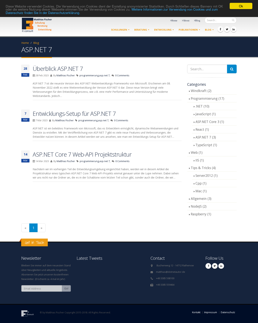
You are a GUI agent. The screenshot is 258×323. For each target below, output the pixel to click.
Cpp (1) (200, 183)
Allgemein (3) (201, 198)
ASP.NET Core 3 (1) (209, 121)
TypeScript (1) (206, 145)
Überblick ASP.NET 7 (58, 69)
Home (25, 43)
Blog (208, 29)
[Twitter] (227, 29)
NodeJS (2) (198, 206)
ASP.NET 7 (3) (205, 137)
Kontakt (196, 312)
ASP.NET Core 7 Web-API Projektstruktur (82, 154)
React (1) (202, 129)
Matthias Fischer (65, 75)
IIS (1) (199, 160)
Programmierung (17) (207, 98)
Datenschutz (228, 312)
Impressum (210, 312)
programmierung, (89, 75)
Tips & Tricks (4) (203, 167)
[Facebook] (220, 29)
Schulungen (119, 29)
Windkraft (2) (201, 90)
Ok (241, 6)
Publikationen (188, 29)
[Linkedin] (233, 29)
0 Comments (122, 75)
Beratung (140, 29)
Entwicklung (162, 29)
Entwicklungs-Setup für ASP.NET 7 (74, 113)
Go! (66, 288)
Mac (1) (201, 191)
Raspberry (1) (201, 214)
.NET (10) (202, 106)
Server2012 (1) (206, 175)
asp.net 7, (104, 75)
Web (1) (196, 152)
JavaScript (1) (205, 114)
